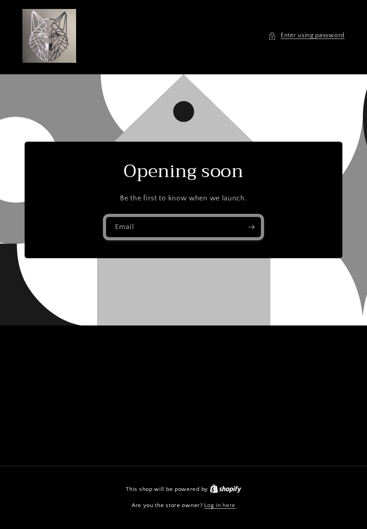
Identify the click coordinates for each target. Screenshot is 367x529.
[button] (306, 35)
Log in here (219, 505)
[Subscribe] (251, 227)
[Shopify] (225, 489)
